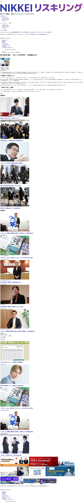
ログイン (5, 16)
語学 (18, 32)
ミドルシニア (36, 32)
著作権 (3, 42)
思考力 (26, 32)
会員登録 (1, 16)
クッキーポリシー (5, 44)
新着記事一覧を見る (3, 334)
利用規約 (3, 41)
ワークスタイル (45, 32)
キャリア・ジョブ (5, 19)
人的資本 (49, 32)
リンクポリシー (5, 43)
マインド (3, 32)
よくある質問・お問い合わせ (7, 47)
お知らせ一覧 (4, 40)
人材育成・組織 (5, 17)
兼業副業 (16, 32)
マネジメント (40, 32)
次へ (2, 93)
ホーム (3, 51)
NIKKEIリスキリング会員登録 (37, 34)
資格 (12, 32)
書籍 (27, 32)
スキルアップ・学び (5, 18)
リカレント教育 (31, 32)
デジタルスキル (22, 32)
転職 (14, 32)
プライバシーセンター (6, 45)
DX (1, 32)
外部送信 (3, 46)
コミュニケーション (8, 32)
